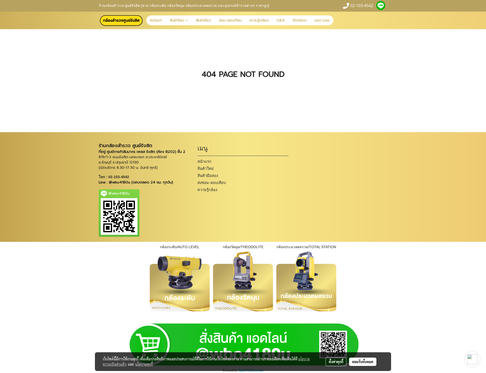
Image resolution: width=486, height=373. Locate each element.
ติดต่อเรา (300, 20)
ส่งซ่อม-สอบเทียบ (211, 182)
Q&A (280, 20)
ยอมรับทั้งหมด (362, 361)
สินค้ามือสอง (207, 175)
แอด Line (322, 20)
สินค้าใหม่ (177, 20)
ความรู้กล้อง (259, 20)
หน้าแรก (156, 20)
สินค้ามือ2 (203, 20)
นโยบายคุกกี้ (144, 364)
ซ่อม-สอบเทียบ (230, 20)
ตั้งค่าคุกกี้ (336, 361)
